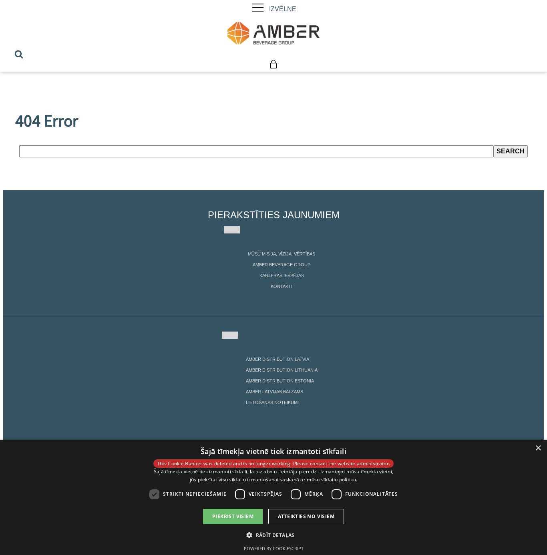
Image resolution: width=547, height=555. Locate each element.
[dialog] (273, 497)
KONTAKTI (281, 286)
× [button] (538, 448)
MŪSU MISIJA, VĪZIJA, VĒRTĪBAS (281, 253)
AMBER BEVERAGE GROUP (281, 264)
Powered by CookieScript (274, 548)
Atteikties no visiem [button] (306, 516)
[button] (273, 535)
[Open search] (19, 54)
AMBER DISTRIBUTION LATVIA (277, 359)
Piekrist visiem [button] (232, 516)
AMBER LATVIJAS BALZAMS (274, 391)
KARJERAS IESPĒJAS (281, 275)
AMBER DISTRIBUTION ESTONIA (280, 380)
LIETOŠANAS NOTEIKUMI (272, 402)
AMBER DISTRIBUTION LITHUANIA (282, 370)
